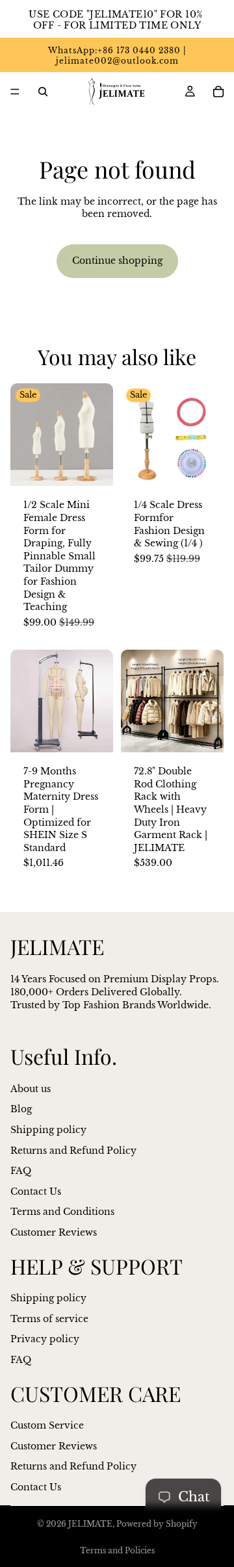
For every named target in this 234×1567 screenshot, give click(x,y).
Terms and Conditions (62, 1211)
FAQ (20, 1171)
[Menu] (15, 92)
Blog (21, 1109)
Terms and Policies (117, 1550)
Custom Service (47, 1425)
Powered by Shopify (157, 1524)
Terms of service (49, 1318)
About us (30, 1089)
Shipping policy (48, 1130)
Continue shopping (117, 260)
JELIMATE (90, 1524)
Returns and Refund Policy (73, 1150)
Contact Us (35, 1191)
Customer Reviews (53, 1232)
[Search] (43, 91)
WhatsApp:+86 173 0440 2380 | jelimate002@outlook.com (117, 55)
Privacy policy (44, 1339)
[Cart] (218, 91)
